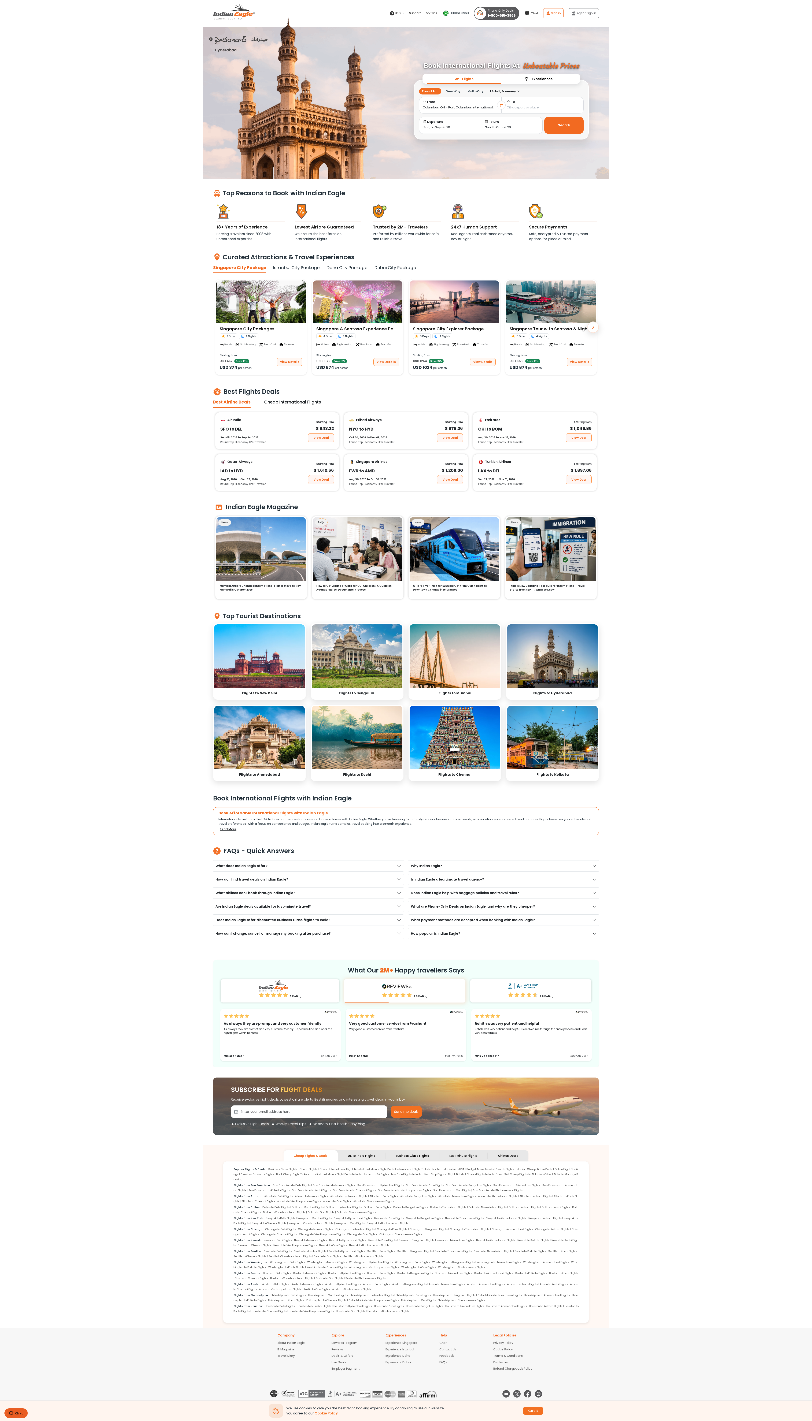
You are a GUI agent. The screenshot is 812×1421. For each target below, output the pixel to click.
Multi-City (475, 91)
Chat (443, 1343)
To (513, 102)
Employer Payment (346, 1368)
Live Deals (339, 1362)
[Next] (593, 327)
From (431, 102)
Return (494, 122)
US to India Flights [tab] (361, 1156)
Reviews (337, 1349)
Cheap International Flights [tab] (292, 402)
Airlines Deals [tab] (508, 1156)
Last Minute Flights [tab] (463, 1156)
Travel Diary (286, 1356)
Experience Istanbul (399, 1349)
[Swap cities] (501, 105)
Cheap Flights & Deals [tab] (311, 1156)
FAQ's (443, 1362)
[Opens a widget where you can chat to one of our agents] (16, 1413)
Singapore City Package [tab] (239, 268)
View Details (289, 362)
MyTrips (431, 13)
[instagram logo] (538, 1394)
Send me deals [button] (406, 1111)
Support (415, 13)
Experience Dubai (398, 1362)
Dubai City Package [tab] (395, 268)
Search (564, 125)
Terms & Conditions (508, 1356)
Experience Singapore (401, 1343)
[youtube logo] (506, 1394)
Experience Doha (397, 1356)
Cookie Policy (503, 1349)
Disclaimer (501, 1362)
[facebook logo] (527, 1394)
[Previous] (219, 327)
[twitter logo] (517, 1394)
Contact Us (447, 1349)
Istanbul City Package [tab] (296, 268)
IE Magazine (286, 1349)
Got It (533, 1410)
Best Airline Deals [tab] (232, 402)
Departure (435, 122)
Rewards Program (344, 1343)
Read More (228, 829)
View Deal (321, 437)
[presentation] (464, 78)
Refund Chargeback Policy (512, 1368)
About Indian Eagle (291, 1343)
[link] (259, 661)
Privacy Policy (503, 1343)
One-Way (453, 91)
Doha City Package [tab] (347, 268)
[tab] (464, 79)
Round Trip (430, 91)
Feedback (446, 1356)
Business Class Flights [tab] (412, 1156)
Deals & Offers (342, 1356)
